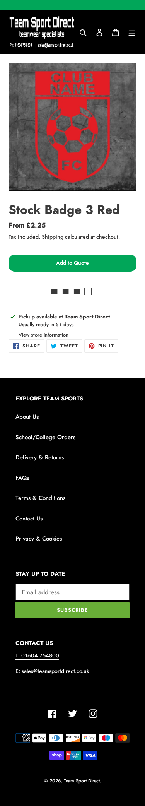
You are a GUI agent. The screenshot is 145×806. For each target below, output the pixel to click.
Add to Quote (72, 263)
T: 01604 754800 (37, 655)
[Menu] (132, 32)
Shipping (52, 237)
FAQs (22, 478)
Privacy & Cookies (38, 538)
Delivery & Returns (39, 457)
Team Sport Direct (82, 780)
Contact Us (29, 518)
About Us (27, 416)
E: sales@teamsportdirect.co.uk (52, 671)
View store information (43, 335)
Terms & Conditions (40, 498)
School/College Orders (45, 437)
